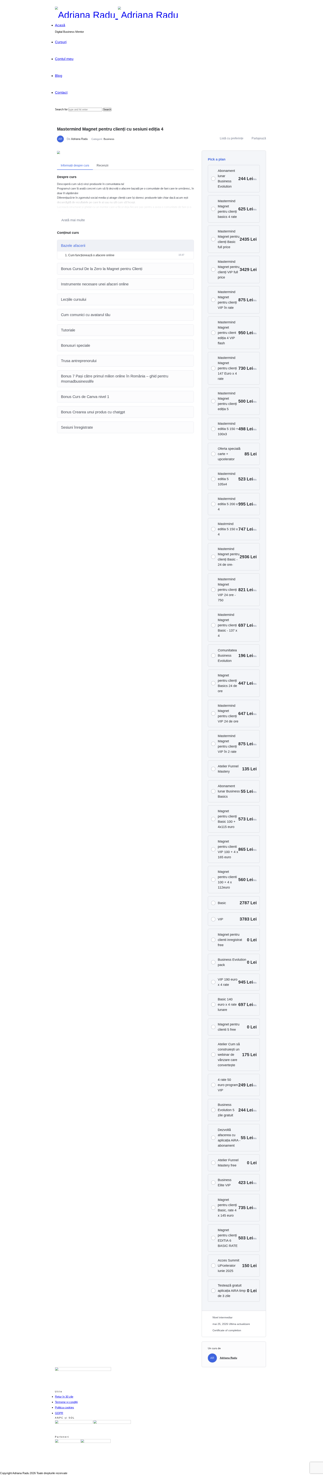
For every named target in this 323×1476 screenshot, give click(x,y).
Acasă (60, 25)
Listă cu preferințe (231, 138)
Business (109, 138)
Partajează (259, 138)
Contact (61, 92)
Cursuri (61, 42)
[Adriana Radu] (116, 15)
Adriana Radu (79, 138)
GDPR (59, 1413)
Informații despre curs (75, 165)
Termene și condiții (66, 1402)
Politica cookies (64, 1407)
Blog (58, 76)
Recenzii (102, 165)
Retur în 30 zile (64, 1396)
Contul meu (64, 59)
